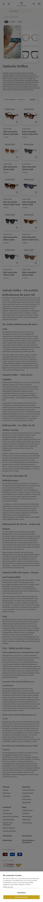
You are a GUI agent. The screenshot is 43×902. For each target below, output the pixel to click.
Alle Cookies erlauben (21, 897)
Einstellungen (21, 892)
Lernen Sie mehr (8, 887)
